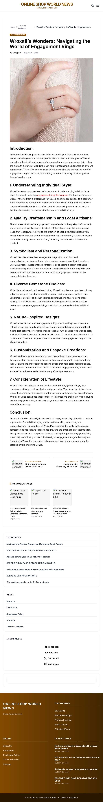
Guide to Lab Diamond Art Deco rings (18, 513)
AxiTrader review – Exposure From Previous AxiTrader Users (35, 569)
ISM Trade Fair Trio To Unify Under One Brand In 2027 (32, 550)
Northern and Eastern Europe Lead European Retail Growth (35, 544)
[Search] (92, 6)
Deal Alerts (60, 711)
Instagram (53, 664)
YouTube (53, 652)
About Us (11, 601)
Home (12, 27)
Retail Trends (61, 724)
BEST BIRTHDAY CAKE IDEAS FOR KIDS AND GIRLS (31, 563)
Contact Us (12, 608)
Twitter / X (53, 658)
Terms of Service (15, 626)
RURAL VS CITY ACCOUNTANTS (22, 576)
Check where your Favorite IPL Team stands (28, 582)
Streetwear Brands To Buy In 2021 (62, 512)
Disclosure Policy (15, 614)
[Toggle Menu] (97, 6)
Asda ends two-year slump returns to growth (28, 557)
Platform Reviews (63, 720)
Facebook (53, 646)
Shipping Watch (62, 729)
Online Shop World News (47, 4)
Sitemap (11, 620)
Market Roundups (63, 715)
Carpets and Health (37, 512)
